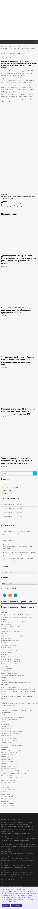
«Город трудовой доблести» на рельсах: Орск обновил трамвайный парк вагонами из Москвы (19, 554)
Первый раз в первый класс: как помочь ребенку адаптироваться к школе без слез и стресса (17, 533)
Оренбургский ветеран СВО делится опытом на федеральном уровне (17, 539)
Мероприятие (16, 58)
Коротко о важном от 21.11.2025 (13, 508)
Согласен (6, 906)
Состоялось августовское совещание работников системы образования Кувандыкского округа (17, 310)
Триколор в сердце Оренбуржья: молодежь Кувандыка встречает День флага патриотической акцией (17, 460)
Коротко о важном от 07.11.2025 (13, 520)
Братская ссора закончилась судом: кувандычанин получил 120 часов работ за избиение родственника (18, 560)
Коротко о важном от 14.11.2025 (13, 516)
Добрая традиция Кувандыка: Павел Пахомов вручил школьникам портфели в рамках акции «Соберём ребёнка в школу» (19, 546)
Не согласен (16, 906)
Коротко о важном (11, 498)
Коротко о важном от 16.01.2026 (13, 504)
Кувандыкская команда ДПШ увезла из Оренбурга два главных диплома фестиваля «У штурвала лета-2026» (18, 411)
